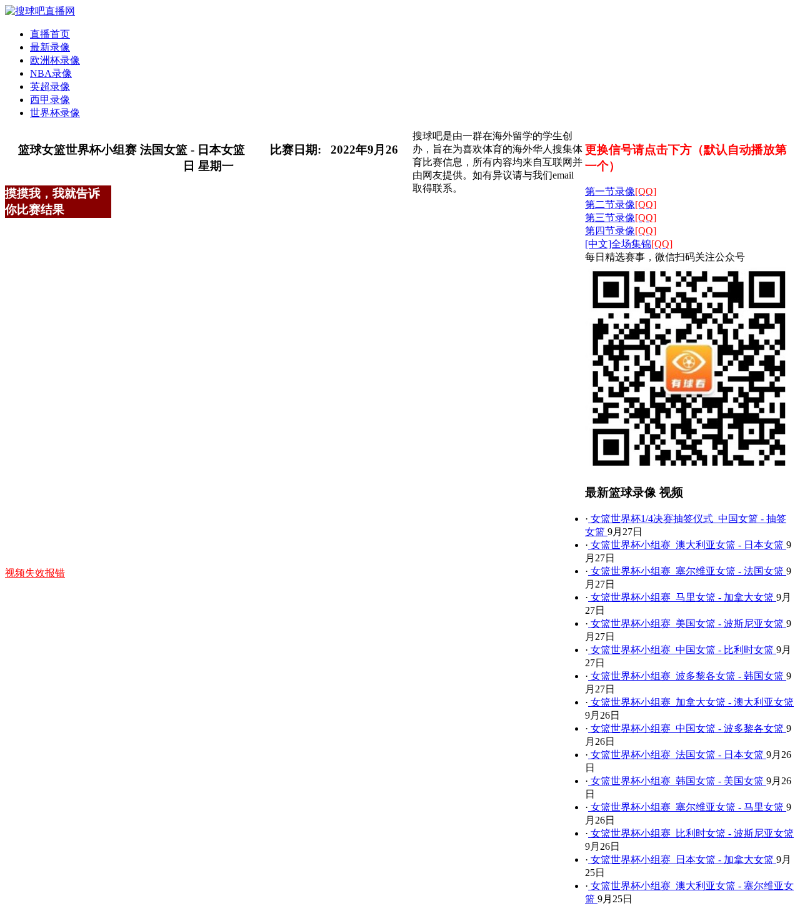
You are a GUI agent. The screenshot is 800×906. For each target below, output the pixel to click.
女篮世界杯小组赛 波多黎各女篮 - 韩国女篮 (687, 676)
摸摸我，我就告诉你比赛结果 (52, 201)
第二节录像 (620, 204)
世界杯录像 (55, 112)
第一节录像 (620, 191)
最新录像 (50, 47)
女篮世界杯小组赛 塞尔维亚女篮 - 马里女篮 (687, 807)
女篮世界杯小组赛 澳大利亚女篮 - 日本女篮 (687, 544)
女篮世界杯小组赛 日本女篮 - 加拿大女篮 (682, 859)
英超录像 (50, 86)
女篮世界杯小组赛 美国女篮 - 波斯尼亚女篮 (687, 623)
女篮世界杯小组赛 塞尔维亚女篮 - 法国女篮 (687, 571)
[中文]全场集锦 (628, 244)
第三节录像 (620, 217)
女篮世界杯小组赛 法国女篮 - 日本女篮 (677, 754)
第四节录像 (620, 230)
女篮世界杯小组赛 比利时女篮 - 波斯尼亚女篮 (691, 833)
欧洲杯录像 (55, 60)
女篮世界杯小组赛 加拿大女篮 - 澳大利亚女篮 (691, 702)
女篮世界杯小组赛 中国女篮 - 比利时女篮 (682, 649)
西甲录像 (50, 99)
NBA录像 (51, 73)
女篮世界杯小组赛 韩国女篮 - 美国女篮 (677, 781)
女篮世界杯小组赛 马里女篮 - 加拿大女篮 (682, 597)
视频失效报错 (35, 573)
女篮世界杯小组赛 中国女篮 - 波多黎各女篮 (687, 728)
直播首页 (50, 34)
